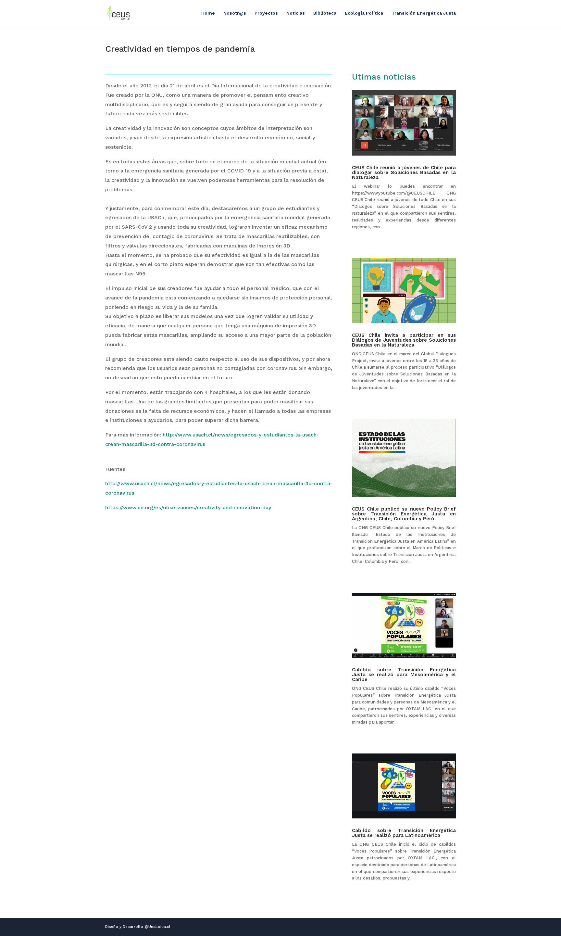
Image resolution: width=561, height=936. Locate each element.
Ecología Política (364, 13)
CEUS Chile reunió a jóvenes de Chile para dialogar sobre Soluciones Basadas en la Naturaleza (404, 172)
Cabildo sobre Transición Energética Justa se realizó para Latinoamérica (404, 833)
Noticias (295, 13)
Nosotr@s (234, 13)
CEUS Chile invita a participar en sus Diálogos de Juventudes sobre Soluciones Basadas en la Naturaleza (404, 340)
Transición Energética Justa (424, 13)
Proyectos (266, 13)
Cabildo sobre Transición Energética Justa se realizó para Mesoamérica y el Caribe (404, 674)
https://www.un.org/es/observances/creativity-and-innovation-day (188, 507)
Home (208, 13)
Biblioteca (324, 13)
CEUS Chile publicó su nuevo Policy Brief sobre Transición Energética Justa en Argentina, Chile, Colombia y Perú (404, 514)
